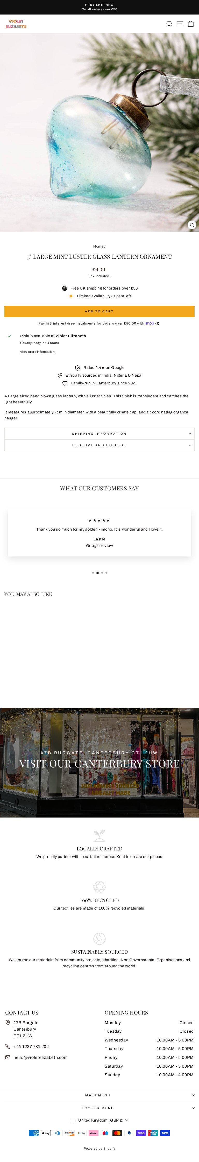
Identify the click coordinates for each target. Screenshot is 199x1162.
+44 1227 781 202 (31, 1046)
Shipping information (99, 433)
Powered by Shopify (99, 1148)
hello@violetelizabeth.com (40, 1057)
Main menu (98, 1095)
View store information (37, 351)
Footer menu (98, 1108)
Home (98, 246)
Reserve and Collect (99, 445)
